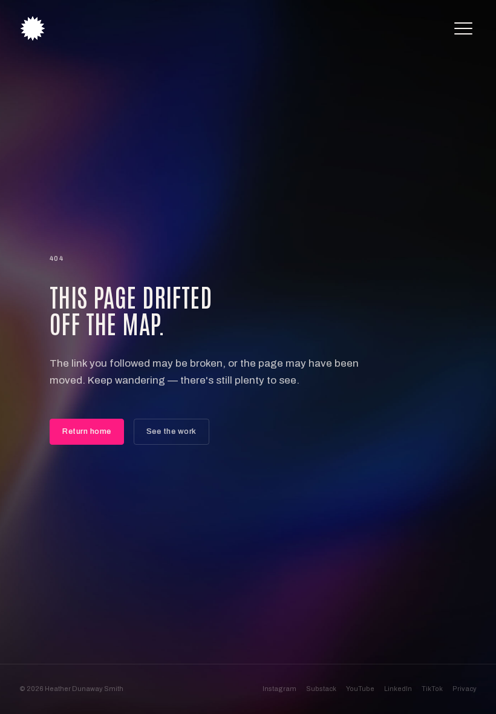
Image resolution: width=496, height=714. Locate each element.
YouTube (360, 688)
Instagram (279, 688)
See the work (171, 431)
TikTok (432, 688)
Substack (321, 688)
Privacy (464, 688)
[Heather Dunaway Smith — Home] (32, 28)
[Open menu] (463, 28)
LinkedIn (398, 688)
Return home (86, 431)
